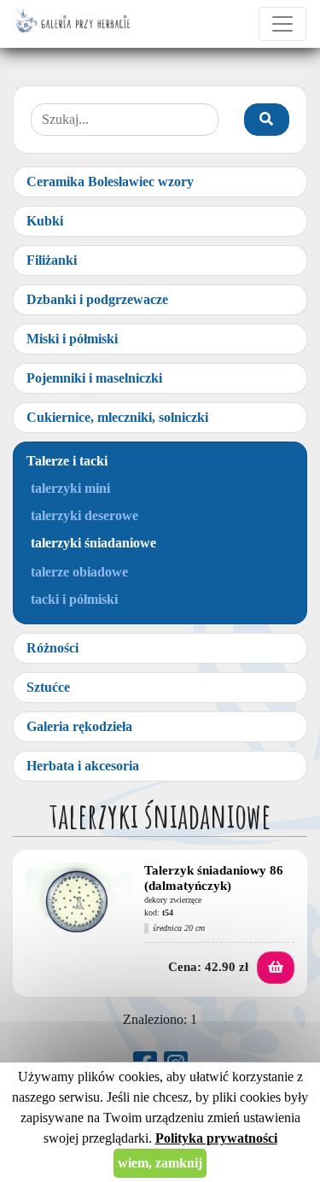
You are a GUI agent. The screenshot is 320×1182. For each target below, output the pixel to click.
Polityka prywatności (216, 1138)
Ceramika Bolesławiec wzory (110, 181)
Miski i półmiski (72, 338)
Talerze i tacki (67, 460)
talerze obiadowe (79, 572)
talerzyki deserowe (84, 515)
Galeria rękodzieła (79, 726)
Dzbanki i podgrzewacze (97, 299)
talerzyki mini (70, 488)
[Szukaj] (266, 119)
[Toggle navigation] (282, 24)
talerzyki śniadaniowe (93, 542)
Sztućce (48, 687)
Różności (52, 648)
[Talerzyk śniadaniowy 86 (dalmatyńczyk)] (78, 902)
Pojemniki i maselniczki (94, 378)
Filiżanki (51, 260)
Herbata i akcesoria (82, 765)
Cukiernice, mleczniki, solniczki (117, 417)
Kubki (44, 221)
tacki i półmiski (74, 599)
